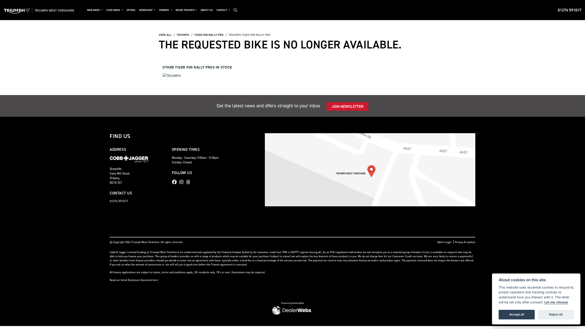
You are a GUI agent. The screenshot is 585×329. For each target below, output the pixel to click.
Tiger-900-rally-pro (208, 35)
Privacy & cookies (465, 242)
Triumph (183, 35)
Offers (131, 10)
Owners (164, 10)
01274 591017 (569, 10)
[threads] (189, 182)
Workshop (146, 10)
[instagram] (182, 182)
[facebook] (175, 182)
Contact (222, 10)
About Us (207, 10)
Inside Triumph (185, 10)
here (155, 280)
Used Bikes (113, 10)
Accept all (516, 314)
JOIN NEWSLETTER (347, 106)
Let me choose (556, 302)
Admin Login (444, 242)
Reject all (555, 314)
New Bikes (94, 10)
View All (165, 35)
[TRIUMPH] (171, 76)
